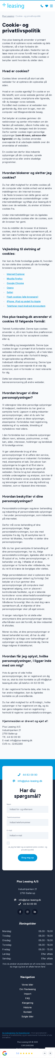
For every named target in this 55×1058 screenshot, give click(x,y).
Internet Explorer (16, 274)
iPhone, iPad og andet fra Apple (24, 301)
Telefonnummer (13, 817)
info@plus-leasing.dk (29, 780)
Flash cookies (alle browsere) (22, 296)
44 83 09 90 (29, 774)
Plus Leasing (8, 16)
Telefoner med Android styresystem (26, 306)
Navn (9, 804)
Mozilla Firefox (15, 278)
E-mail (9, 830)
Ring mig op (27, 857)
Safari (10, 292)
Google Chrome (15, 283)
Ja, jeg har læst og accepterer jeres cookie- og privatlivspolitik (27, 848)
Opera (10, 287)
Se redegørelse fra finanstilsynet (16, 1033)
